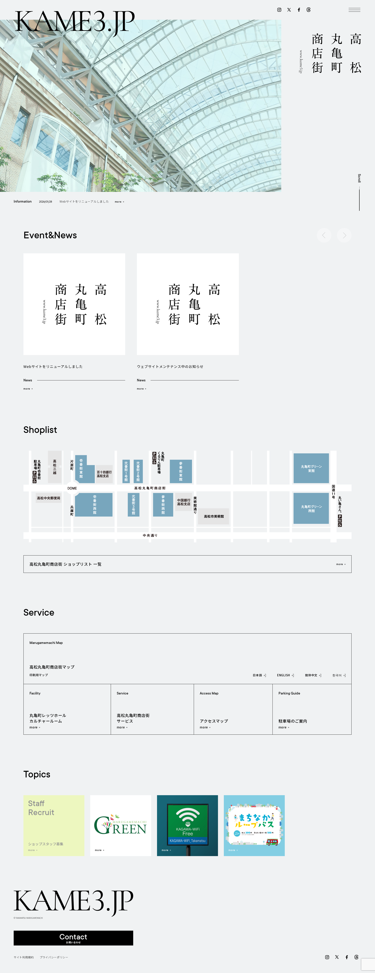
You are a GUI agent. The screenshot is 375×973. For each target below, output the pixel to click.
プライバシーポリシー (54, 957)
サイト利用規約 (24, 957)
